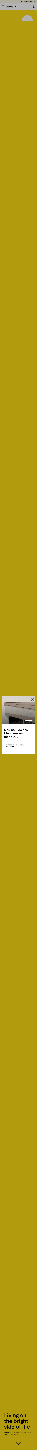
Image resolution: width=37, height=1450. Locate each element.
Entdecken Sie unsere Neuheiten (15, 746)
